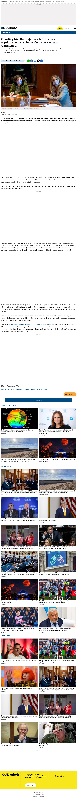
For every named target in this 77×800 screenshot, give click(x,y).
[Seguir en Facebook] (55, 776)
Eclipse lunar (42, 1)
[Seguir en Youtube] (61, 776)
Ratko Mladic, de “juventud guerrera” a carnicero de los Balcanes (56, 744)
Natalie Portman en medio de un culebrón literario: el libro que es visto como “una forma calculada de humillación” (56, 431)
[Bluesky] (35, 60)
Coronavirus (6, 32)
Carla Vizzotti (11, 389)
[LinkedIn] (41, 60)
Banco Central (30, 1)
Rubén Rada (58, 1)
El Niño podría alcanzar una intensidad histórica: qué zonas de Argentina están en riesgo (17, 431)
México (45, 389)
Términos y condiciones (38, 796)
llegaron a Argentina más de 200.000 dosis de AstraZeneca (31, 324)
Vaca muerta (12, 1)
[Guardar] (45, 60)
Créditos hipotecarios (48, 1)
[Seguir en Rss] (63, 776)
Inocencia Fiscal (17, 1)
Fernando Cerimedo (24, 1)
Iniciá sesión (67, 28)
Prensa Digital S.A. (38, 792)
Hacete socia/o (60, 28)
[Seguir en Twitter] (53, 776)
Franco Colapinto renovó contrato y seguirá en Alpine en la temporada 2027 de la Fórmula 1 (18, 629)
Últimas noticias (5, 635)
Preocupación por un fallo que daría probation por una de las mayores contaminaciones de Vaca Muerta (19, 460)
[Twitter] (38, 60)
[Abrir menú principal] (75, 28)
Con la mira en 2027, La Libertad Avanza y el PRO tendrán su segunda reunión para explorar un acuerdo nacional (19, 491)
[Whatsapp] (28, 60)
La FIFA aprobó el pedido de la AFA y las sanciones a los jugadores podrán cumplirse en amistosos (56, 601)
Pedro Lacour (4, 494)
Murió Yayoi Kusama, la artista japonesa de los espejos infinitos (17, 689)
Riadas (54, 1)
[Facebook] (31, 60)
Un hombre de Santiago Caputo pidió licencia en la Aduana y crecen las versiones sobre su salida (55, 629)
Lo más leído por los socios (8, 405)
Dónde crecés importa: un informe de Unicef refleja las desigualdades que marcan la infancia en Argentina (18, 547)
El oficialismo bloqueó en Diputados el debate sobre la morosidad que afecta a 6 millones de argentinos (56, 573)
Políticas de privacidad (38, 794)
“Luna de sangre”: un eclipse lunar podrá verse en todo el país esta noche (57, 460)
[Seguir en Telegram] (57, 776)
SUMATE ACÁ (31, 785)
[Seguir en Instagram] (59, 776)
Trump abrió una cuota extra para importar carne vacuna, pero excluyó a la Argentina (57, 519)
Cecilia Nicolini (19, 389)
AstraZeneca (39, 389)
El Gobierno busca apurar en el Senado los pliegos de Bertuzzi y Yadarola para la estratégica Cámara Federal (18, 519)
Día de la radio (63, 1)
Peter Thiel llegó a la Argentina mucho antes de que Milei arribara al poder (19, 661)
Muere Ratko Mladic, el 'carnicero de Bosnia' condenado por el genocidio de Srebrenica (18, 744)
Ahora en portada (6, 466)
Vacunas (33, 389)
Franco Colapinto (36, 1)
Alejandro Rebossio (5, 463)
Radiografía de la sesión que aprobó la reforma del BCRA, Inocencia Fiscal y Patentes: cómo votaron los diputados (19, 573)
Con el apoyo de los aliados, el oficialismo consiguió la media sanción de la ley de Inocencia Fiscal (56, 547)
